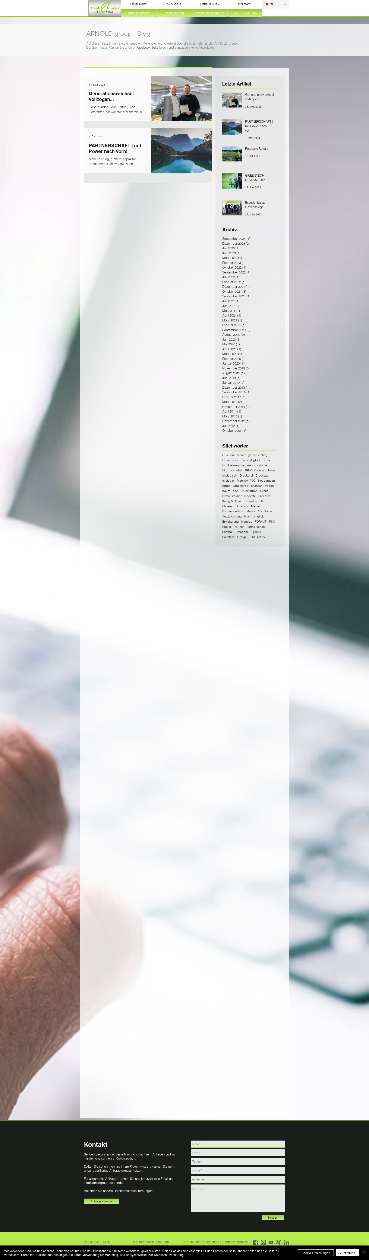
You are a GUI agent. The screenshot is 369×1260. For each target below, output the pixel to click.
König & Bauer (232, 501)
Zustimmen (347, 1253)
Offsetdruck (230, 460)
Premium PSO (246, 480)
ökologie (228, 480)
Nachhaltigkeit (254, 516)
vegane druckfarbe (254, 465)
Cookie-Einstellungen (316, 1253)
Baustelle (228, 537)
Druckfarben (249, 491)
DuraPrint (242, 506)
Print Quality (257, 537)
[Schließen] (363, 1253)
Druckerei (246, 475)
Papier (226, 527)
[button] (138, 4)
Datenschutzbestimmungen (133, 1191)
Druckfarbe (240, 486)
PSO (272, 521)
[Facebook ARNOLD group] (255, 1242)
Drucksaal (262, 475)
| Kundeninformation (234, 1242)
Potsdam (242, 532)
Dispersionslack (233, 511)
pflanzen (257, 486)
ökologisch (229, 475)
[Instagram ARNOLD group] (263, 1242)
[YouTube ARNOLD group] (271, 1242)
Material (227, 506)
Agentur (255, 532)
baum (226, 491)
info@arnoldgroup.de (98, 1183)
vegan (269, 486)
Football (227, 532)
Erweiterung (230, 521)
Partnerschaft (255, 527)
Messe (250, 511)
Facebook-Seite (147, 47)
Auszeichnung (232, 516)
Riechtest (265, 496)
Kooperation (266, 480)
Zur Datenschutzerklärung (166, 1255)
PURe (266, 460)
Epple (226, 486)
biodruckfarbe (232, 470)
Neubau (246, 521)
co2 (235, 491)
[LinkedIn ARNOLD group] (286, 1242)
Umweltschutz (254, 501)
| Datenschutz (210, 1242)
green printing (257, 455)
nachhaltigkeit (250, 460)
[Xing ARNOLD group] (278, 1242)
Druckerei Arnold (233, 455)
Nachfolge (265, 511)
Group (241, 537)
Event (264, 491)
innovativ (250, 496)
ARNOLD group (255, 470)
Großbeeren (230, 465)
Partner (239, 527)
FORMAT (260, 521)
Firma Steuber (232, 496)
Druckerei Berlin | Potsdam (150, 1242)
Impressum (191, 1242)
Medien (256, 506)
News (272, 470)
